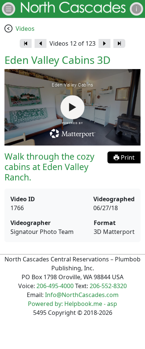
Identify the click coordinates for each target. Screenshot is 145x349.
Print (127, 157)
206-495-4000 (55, 286)
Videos (25, 29)
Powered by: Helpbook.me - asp (72, 304)
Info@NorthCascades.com (82, 295)
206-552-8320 (108, 286)
